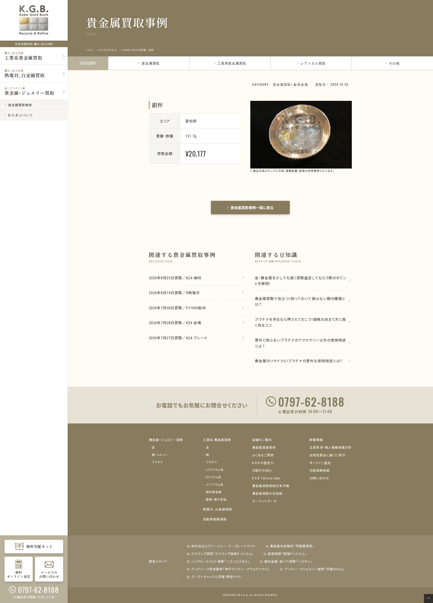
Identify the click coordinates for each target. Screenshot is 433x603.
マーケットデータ (264, 501)
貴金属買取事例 (264, 447)
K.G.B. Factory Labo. (266, 478)
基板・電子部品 (216, 499)
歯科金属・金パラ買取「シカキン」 (288, 561)
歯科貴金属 (214, 492)
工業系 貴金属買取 (217, 439)
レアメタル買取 (313, 62)
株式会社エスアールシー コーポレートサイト (223, 546)
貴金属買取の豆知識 (267, 493)
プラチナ (157, 462)
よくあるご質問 (263, 455)
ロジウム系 (213, 477)
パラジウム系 (215, 469)
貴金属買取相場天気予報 (270, 485)
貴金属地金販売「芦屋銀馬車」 (292, 546)
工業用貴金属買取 (231, 62)
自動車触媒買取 (215, 519)
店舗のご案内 (262, 439)
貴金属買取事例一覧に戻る (252, 207)
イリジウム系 (214, 484)
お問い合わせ (319, 478)
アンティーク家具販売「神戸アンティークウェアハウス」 (230, 569)
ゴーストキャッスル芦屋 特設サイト (216, 576)
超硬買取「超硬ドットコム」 (287, 553)
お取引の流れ (262, 470)
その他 (394, 62)
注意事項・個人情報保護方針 (330, 447)
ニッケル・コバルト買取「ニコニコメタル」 (220, 561)
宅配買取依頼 (319, 470)
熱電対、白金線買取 (217, 509)
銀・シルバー (160, 455)
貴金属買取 (151, 62)
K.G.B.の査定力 (263, 462)
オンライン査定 (320, 462)
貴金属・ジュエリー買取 (166, 439)
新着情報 (316, 439)
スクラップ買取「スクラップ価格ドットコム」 (222, 553)
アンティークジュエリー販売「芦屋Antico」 (314, 569)
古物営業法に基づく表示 (327, 455)
